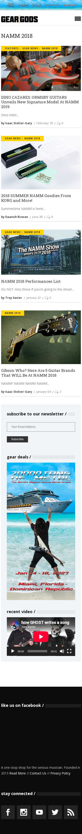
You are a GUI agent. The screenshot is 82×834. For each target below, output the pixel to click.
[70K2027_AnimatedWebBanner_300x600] (41, 599)
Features (12, 48)
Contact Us (38, 773)
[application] (41, 636)
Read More (17, 773)
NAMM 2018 (50, 48)
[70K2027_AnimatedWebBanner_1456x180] (41, 9)
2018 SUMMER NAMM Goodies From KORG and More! (36, 198)
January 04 (43, 392)
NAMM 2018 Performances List (31, 281)
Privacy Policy (60, 773)
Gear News (30, 48)
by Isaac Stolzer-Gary (16, 123)
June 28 (37, 217)
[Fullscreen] (69, 651)
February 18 (44, 123)
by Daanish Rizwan (14, 217)
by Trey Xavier (11, 298)
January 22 (33, 298)
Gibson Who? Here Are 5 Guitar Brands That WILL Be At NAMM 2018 (38, 373)
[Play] (12, 651)
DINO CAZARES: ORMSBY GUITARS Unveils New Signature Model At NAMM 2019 (40, 102)
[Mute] (62, 651)
